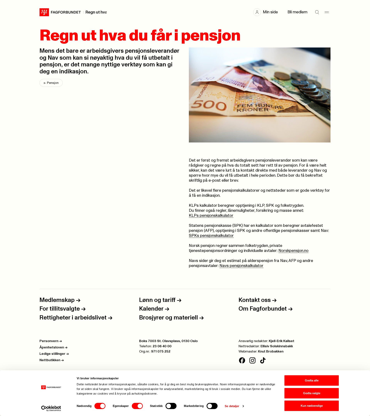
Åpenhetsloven (53, 347)
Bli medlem (297, 12)
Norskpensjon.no (293, 251)
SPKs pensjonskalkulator (211, 236)
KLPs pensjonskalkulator (211, 216)
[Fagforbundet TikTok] (262, 360)
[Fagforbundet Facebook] (242, 360)
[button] (267, 12)
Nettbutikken (52, 360)
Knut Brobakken (270, 351)
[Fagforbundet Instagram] (252, 360)
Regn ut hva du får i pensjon (96, 12)
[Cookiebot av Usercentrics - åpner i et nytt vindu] (51, 408)
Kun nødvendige (312, 405)
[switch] (137, 406)
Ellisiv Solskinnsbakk (277, 346)
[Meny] (326, 12)
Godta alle (312, 380)
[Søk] (317, 12)
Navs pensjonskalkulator (241, 266)
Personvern (51, 341)
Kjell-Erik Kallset (281, 341)
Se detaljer (232, 406)
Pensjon (51, 82)
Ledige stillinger (54, 354)
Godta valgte (311, 393)
